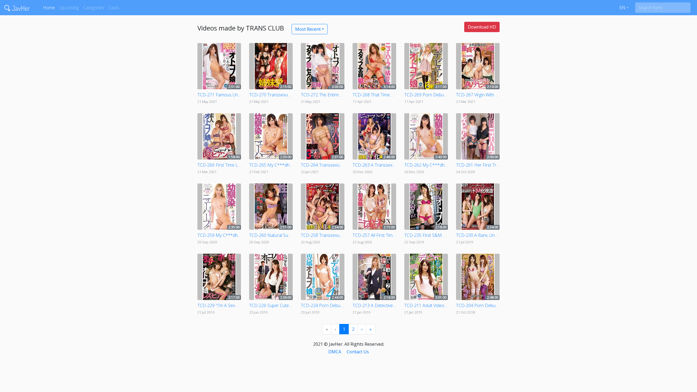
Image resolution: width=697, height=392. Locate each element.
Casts (113, 8)
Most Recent (308, 29)
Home (49, 8)
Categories (93, 8)
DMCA (334, 352)
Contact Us (358, 352)
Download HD (482, 27)
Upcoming (69, 8)
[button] (624, 7)
